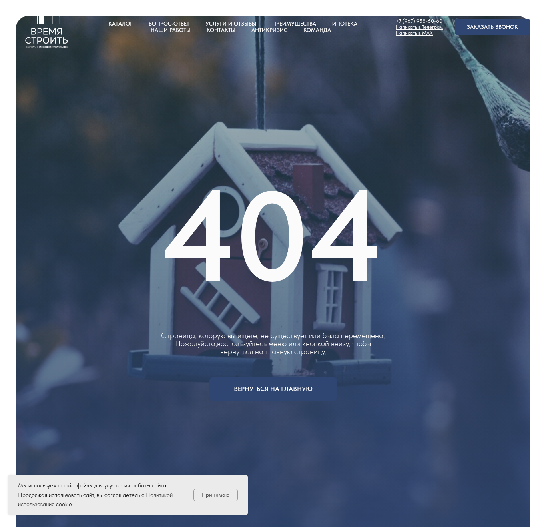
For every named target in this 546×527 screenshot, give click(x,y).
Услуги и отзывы (230, 23)
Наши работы (171, 30)
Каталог (120, 23)
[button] (492, 27)
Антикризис (269, 30)
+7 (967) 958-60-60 (419, 21)
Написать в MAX (414, 33)
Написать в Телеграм (419, 27)
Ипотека (344, 23)
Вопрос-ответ (169, 23)
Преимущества (294, 23)
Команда (317, 30)
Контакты (221, 30)
